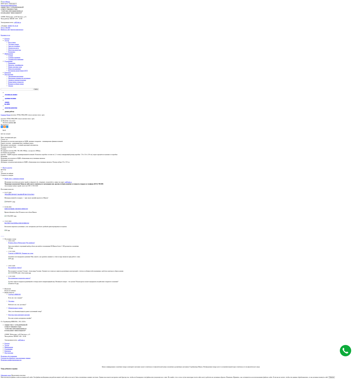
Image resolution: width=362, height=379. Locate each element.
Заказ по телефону (14, 46)
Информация (9, 54)
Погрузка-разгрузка (14, 50)
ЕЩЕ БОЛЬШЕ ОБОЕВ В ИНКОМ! (16, 209)
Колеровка (11, 52)
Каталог (7, 39)
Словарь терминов (14, 57)
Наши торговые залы (15, 67)
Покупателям (9, 74)
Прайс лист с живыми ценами (14, 179)
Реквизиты (11, 63)
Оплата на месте (13, 48)
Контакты (8, 72)
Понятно (331, 377)
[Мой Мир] (7, 127)
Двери (8, 115)
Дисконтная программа (15, 76)
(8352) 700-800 (5, 28)
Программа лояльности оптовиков (19, 78)
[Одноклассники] (4, 127)
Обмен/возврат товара (15, 308)
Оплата (10, 86)
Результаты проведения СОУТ (18, 71)
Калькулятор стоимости (16, 82)
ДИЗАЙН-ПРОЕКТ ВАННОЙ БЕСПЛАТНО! (19, 194)
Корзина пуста (5, 35)
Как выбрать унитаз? (15, 268)
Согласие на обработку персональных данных (15, 358)
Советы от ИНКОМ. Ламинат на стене (20, 253)
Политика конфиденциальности (11, 360)
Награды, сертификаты (15, 65)
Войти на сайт (5, 29)
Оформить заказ (6, 375)
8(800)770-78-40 (13, 26)
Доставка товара (13, 44)
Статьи (10, 55)
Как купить (12, 42)
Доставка (11, 301)
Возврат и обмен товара (16, 84)
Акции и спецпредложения (17, 80)
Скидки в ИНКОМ (14, 294)
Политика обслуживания (9, 356)
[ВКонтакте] (2, 127)
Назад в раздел (7, 168)
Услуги (7, 40)
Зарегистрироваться (16, 29)
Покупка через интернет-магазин (19, 315)
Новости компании (14, 69)
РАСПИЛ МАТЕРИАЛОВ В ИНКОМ (17, 223)
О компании (8, 61)
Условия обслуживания (15, 59)
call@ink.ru (17, 22)
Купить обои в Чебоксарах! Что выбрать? (21, 243)
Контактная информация (9, 5)
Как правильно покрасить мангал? (19, 278)
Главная (3, 115)
